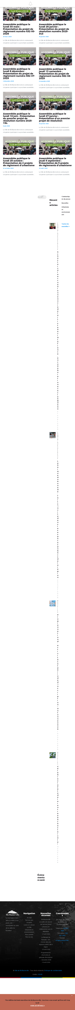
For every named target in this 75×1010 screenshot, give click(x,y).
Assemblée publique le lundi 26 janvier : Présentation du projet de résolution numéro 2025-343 (54, 29)
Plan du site (29, 937)
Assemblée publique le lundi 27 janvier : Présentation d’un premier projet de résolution (54, 117)
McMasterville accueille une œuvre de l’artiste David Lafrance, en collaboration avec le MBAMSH (57, 330)
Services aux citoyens (29, 921)
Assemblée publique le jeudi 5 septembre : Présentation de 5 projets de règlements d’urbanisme (55, 162)
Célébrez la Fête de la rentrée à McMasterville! (57, 805)
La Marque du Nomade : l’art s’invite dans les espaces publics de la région (57, 519)
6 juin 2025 (6, 126)
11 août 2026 (57, 855)
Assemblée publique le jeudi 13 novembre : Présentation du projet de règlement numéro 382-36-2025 (55, 74)
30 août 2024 (43, 168)
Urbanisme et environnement (29, 931)
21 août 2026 (57, 420)
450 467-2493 (63, 934)
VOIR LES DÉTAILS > (37, 1005)
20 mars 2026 (7, 37)
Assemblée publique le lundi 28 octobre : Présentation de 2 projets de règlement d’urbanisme (18, 162)
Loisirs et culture (29, 925)
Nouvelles (65, 203)
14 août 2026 (57, 740)
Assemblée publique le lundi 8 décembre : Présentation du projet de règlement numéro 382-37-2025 (19, 74)
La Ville (29, 927)
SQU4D (40, 974)
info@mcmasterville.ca (62, 941)
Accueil (29, 918)
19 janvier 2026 (44, 37)
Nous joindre (29, 934)
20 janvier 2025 (44, 124)
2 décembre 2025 (8, 81)
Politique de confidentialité (53, 970)
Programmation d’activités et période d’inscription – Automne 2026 (57, 672)
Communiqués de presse (57, 236)
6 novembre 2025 (44, 81)
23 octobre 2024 (8, 168)
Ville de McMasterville (22, 970)
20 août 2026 (57, 589)
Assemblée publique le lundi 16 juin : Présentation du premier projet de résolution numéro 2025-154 (19, 118)
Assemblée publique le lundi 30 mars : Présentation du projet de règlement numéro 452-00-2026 (19, 29)
